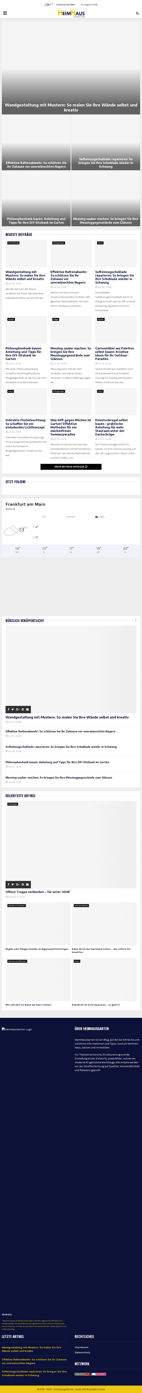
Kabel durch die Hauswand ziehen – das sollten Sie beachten (101, 950)
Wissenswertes (81, 905)
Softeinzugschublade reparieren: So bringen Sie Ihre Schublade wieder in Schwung (105, 162)
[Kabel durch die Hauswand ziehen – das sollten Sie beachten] (104, 923)
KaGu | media (98, 1389)
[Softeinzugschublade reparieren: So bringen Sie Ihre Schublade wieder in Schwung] (115, 253)
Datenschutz (82, 1352)
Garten (11, 319)
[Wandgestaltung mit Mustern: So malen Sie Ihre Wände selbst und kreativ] (26, 253)
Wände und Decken (16, 905)
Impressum (81, 1347)
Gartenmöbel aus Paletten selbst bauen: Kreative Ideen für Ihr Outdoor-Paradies (114, 353)
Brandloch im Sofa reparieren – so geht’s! (96, 1005)
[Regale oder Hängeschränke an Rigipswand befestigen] (38, 923)
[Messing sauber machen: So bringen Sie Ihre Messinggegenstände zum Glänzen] (71, 329)
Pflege (55, 319)
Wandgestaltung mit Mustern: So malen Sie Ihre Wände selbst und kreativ (71, 107)
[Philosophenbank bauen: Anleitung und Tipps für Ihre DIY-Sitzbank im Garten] (26, 329)
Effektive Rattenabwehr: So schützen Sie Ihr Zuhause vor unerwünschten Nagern (36, 164)
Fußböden (12, 804)
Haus (100, 243)
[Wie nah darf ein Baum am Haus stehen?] (38, 979)
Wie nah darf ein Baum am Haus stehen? (28, 1005)
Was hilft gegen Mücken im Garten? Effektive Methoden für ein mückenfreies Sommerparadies (70, 427)
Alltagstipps (58, 243)
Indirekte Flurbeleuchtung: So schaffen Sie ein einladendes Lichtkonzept (26, 423)
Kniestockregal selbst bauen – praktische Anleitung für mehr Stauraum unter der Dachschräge (111, 427)
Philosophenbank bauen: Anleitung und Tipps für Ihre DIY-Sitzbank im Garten (36, 220)
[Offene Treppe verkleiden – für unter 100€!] (71, 844)
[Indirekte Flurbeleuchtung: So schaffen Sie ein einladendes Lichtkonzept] (26, 401)
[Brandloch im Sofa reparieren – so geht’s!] (104, 979)
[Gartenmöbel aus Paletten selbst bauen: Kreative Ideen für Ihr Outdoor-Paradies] (115, 329)
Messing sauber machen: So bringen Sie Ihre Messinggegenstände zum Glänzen (105, 220)
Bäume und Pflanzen (17, 961)
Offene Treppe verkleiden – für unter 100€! (38, 892)
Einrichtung (13, 243)
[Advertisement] (71, 583)
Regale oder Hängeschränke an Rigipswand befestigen (37, 949)
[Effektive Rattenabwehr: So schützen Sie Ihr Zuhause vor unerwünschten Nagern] (71, 253)
